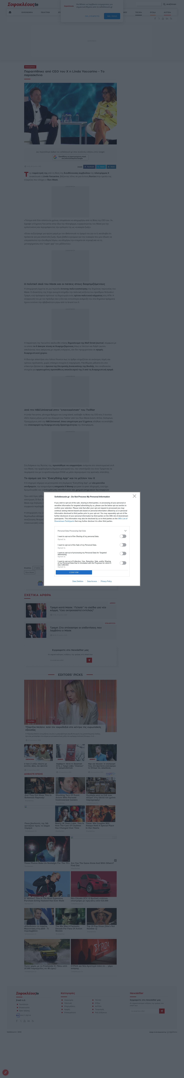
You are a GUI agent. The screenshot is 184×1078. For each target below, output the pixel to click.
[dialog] (92, 539)
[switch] (123, 536)
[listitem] (92, 530)
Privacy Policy (106, 581)
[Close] (135, 497)
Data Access (92, 581)
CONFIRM (74, 572)
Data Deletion (77, 581)
